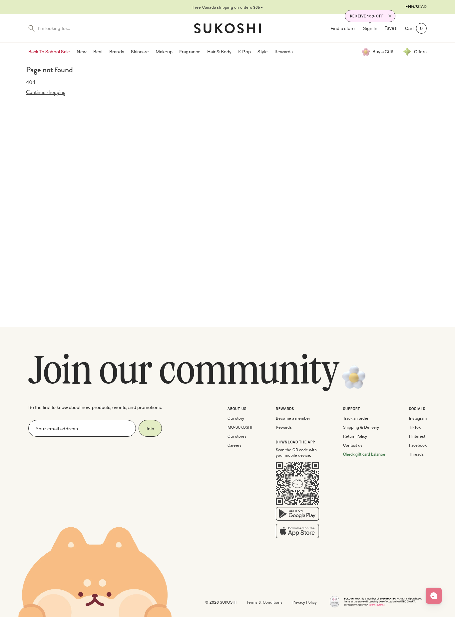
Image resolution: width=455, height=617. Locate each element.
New (82, 51)
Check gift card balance (364, 454)
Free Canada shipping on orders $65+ (228, 7)
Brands (116, 51)
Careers (234, 445)
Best (98, 51)
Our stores (237, 436)
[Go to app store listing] (297, 532)
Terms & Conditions (264, 602)
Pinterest (417, 436)
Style (262, 51)
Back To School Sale (49, 51)
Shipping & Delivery (361, 427)
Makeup (164, 51)
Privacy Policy (304, 602)
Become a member (293, 418)
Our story (236, 418)
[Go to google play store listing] (297, 515)
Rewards (283, 51)
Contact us (352, 445)
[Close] (390, 16)
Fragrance (189, 51)
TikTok (415, 427)
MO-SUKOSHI (240, 427)
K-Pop (244, 51)
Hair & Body (219, 51)
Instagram (418, 418)
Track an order (355, 418)
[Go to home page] (227, 28)
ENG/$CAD (416, 6)
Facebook (418, 445)
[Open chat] (434, 596)
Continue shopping (45, 92)
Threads (416, 454)
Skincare (140, 51)
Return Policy (355, 436)
